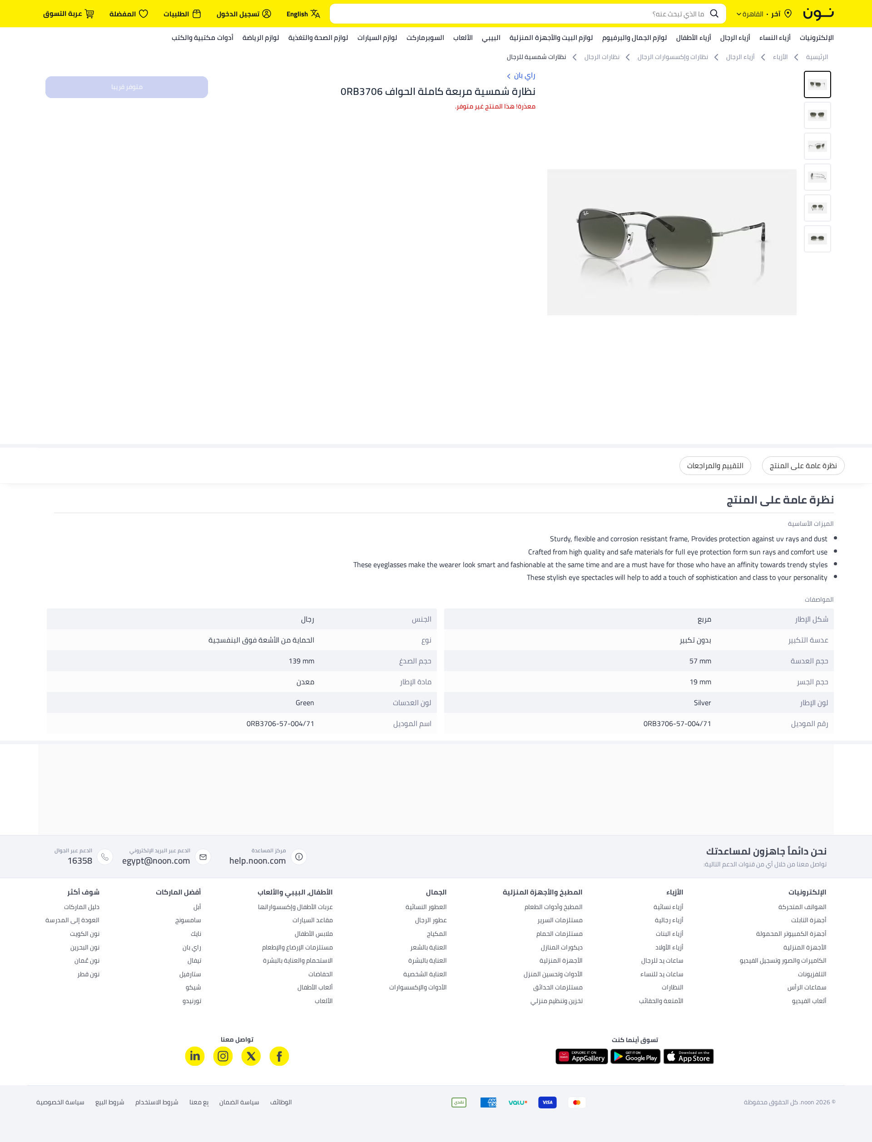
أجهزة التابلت (809, 921)
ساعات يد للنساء (662, 975)
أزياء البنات (670, 934)
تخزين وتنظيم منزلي (556, 1002)
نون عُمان (86, 961)
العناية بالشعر (428, 948)
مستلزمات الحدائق (558, 988)
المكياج (437, 934)
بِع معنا (198, 1102)
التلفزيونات (812, 975)
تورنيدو (192, 1002)
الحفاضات (320, 975)
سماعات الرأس (807, 988)
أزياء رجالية (669, 921)
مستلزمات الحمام (559, 934)
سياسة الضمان (239, 1102)
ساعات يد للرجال (662, 961)
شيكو (193, 988)
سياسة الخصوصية (60, 1102)
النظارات (673, 988)
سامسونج (188, 921)
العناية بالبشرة (427, 961)
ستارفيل (190, 975)
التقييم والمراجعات (715, 465)
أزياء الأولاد (669, 948)
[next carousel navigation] (554, 242)
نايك (196, 934)
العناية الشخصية (425, 975)
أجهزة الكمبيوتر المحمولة (791, 934)
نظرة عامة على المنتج (803, 465)
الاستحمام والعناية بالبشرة (298, 961)
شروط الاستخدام (156, 1102)
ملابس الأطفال (314, 934)
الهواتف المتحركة (802, 908)
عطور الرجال (431, 921)
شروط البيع (109, 1102)
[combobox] (518, 13)
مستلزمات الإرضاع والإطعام (297, 948)
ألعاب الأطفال (315, 988)
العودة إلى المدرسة (72, 921)
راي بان (192, 948)
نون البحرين (84, 948)
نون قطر (88, 975)
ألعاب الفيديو (809, 1002)
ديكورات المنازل (562, 948)
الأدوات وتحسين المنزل (553, 975)
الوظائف (281, 1102)
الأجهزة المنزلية (805, 948)
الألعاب (324, 1002)
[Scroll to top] (24, 1113)
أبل (197, 908)
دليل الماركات (81, 908)
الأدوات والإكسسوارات (418, 988)
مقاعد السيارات (312, 921)
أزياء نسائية (669, 908)
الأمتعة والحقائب (661, 1002)
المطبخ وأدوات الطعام (554, 908)
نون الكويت (84, 934)
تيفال (194, 961)
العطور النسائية (426, 908)
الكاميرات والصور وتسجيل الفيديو (783, 961)
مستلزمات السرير (560, 921)
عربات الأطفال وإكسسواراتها (295, 908)
